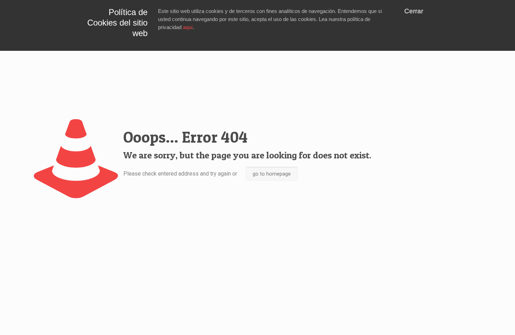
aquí (188, 27)
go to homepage (272, 174)
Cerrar (413, 11)
